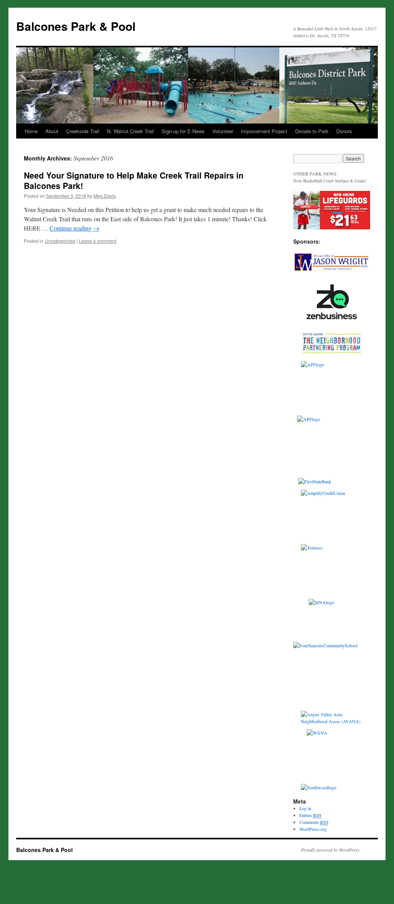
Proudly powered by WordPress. (331, 850)
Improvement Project (264, 131)
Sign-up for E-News (183, 131)
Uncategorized (60, 240)
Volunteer (222, 131)
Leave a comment (97, 240)
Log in (305, 808)
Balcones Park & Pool (75, 26)
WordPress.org (313, 829)
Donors (344, 131)
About (51, 131)
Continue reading (74, 228)
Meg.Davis (104, 195)
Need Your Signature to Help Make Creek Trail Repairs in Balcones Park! (134, 180)
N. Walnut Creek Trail (130, 131)
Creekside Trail (82, 131)
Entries (310, 815)
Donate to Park (312, 131)
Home (31, 131)
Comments (314, 822)
